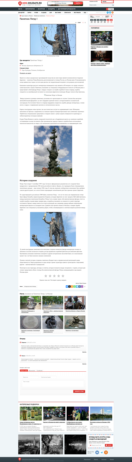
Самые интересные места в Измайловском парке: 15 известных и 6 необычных (30, 423)
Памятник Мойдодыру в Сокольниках (28, 311)
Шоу (51, 12)
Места (20, 9)
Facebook (39, 370)
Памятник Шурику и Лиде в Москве (75, 311)
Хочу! (109, 445)
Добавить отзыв (79, 391)
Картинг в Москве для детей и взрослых (99, 47)
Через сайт (24, 370)
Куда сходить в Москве (31, 5)
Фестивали (77, 12)
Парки (29, 12)
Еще (85, 12)
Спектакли (67, 12)
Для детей (21, 12)
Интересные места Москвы (30, 286)
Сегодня (98, 16)
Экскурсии (41, 9)
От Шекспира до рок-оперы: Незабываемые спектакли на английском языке (74, 423)
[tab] (24, 370)
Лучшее (111, 9)
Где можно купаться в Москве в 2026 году (100, 423)
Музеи (36, 12)
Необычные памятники (39, 15)
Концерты (51, 9)
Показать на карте (25, 73)
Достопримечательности (66, 9)
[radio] (45, 276)
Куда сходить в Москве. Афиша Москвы (30, 459)
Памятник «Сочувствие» (72, 330)
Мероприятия (30, 9)
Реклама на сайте (94, 1)
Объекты (96, 459)
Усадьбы (43, 12)
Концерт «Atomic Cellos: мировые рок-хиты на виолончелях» (100, 64)
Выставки (58, 12)
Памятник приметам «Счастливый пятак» (30, 331)
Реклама (112, 459)
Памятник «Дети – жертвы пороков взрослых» (53, 311)
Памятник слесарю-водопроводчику (49, 331)
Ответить (84, 352)
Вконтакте (32, 370)
